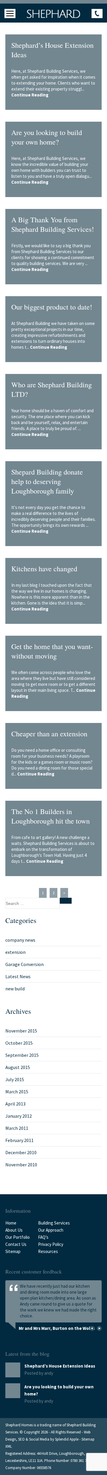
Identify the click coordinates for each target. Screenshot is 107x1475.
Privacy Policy (50, 1244)
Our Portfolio (17, 1237)
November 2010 (21, 1165)
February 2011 (19, 1140)
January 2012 (18, 1116)
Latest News (18, 976)
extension (15, 952)
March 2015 (16, 1092)
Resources (48, 1251)
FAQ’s (43, 1237)
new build (15, 989)
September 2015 (22, 1055)
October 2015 (19, 1043)
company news (20, 940)
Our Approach (50, 1230)
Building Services (54, 1223)
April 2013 (15, 1104)
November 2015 (21, 1031)
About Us (14, 1230)
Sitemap (13, 1251)
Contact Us (15, 1244)
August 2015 (17, 1067)
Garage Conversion (24, 964)
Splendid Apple (66, 1439)
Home (10, 1223)
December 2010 (21, 1152)
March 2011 (16, 1128)
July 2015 (14, 1079)
